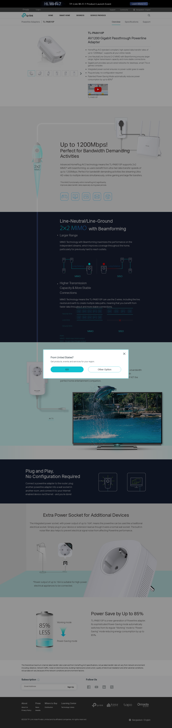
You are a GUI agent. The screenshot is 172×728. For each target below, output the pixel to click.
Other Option (104, 369)
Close (124, 354)
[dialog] (86, 364)
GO (67, 369)
